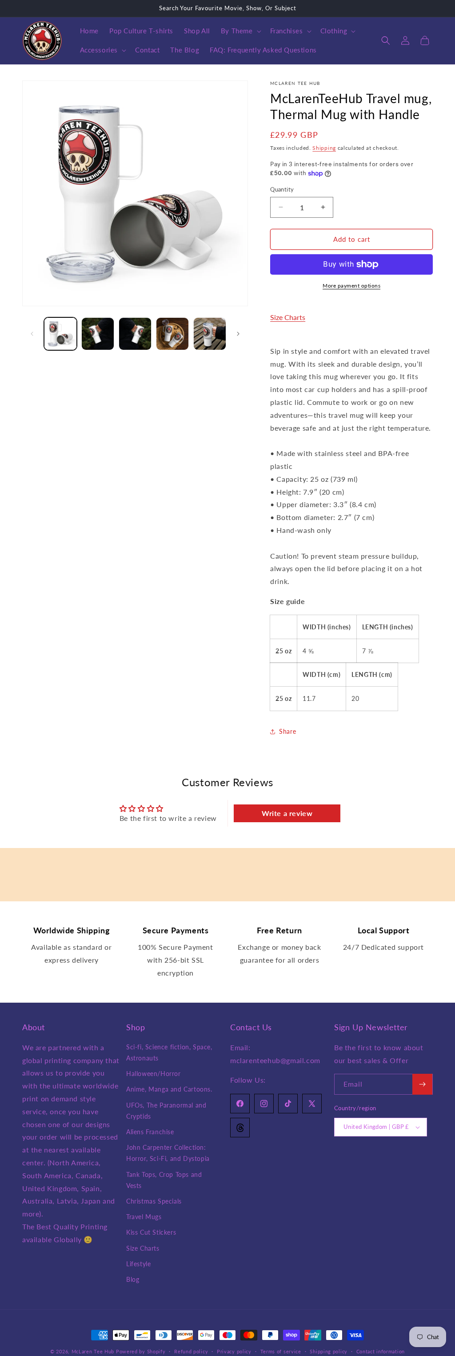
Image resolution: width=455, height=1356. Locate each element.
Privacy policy (234, 1351)
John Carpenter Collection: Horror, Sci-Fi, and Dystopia (168, 1153)
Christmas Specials (154, 1201)
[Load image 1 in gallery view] (60, 333)
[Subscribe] (422, 1084)
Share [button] (287, 731)
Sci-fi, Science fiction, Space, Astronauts (169, 1052)
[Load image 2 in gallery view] (97, 333)
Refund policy (191, 1351)
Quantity (282, 189)
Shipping (324, 147)
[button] (240, 31)
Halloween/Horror (153, 1073)
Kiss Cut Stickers (151, 1232)
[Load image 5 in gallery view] (209, 333)
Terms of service (280, 1351)
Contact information (380, 1351)
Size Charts (287, 317)
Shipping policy (328, 1351)
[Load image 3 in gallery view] (135, 333)
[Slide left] (32, 334)
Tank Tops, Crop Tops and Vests (164, 1180)
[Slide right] (238, 334)
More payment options (351, 285)
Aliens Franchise (150, 1132)
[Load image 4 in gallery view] (172, 333)
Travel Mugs (144, 1216)
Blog (132, 1279)
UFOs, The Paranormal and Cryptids (166, 1110)
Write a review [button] (287, 813)
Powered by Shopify (141, 1351)
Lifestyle (138, 1264)
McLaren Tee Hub (94, 1351)
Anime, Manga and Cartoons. (169, 1089)
